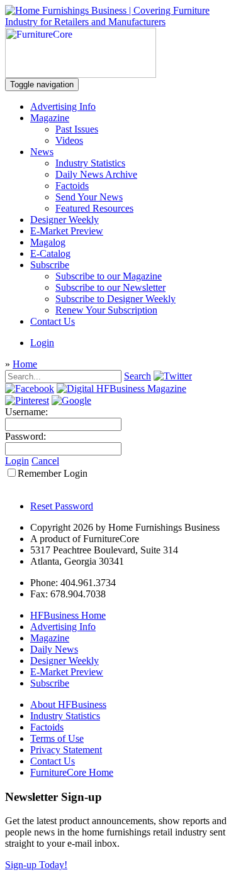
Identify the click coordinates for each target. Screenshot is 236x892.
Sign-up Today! (36, 864)
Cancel (45, 460)
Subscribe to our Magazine (108, 276)
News (41, 151)
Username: (26, 411)
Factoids (72, 185)
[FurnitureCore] (80, 74)
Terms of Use (57, 738)
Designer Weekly (64, 219)
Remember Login (52, 473)
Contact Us (52, 321)
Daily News (54, 649)
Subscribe (49, 264)
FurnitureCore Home (71, 772)
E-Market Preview (66, 231)
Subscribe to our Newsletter (110, 287)
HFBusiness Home (68, 615)
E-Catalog (50, 253)
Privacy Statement (66, 749)
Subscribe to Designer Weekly (115, 298)
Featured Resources (94, 208)
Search (137, 376)
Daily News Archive (96, 174)
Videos (69, 140)
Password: (25, 436)
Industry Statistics (90, 163)
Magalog (47, 242)
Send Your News (89, 197)
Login (42, 342)
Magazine (49, 117)
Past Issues (76, 129)
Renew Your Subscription (106, 310)
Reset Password (61, 506)
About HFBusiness (68, 704)
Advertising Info (63, 106)
